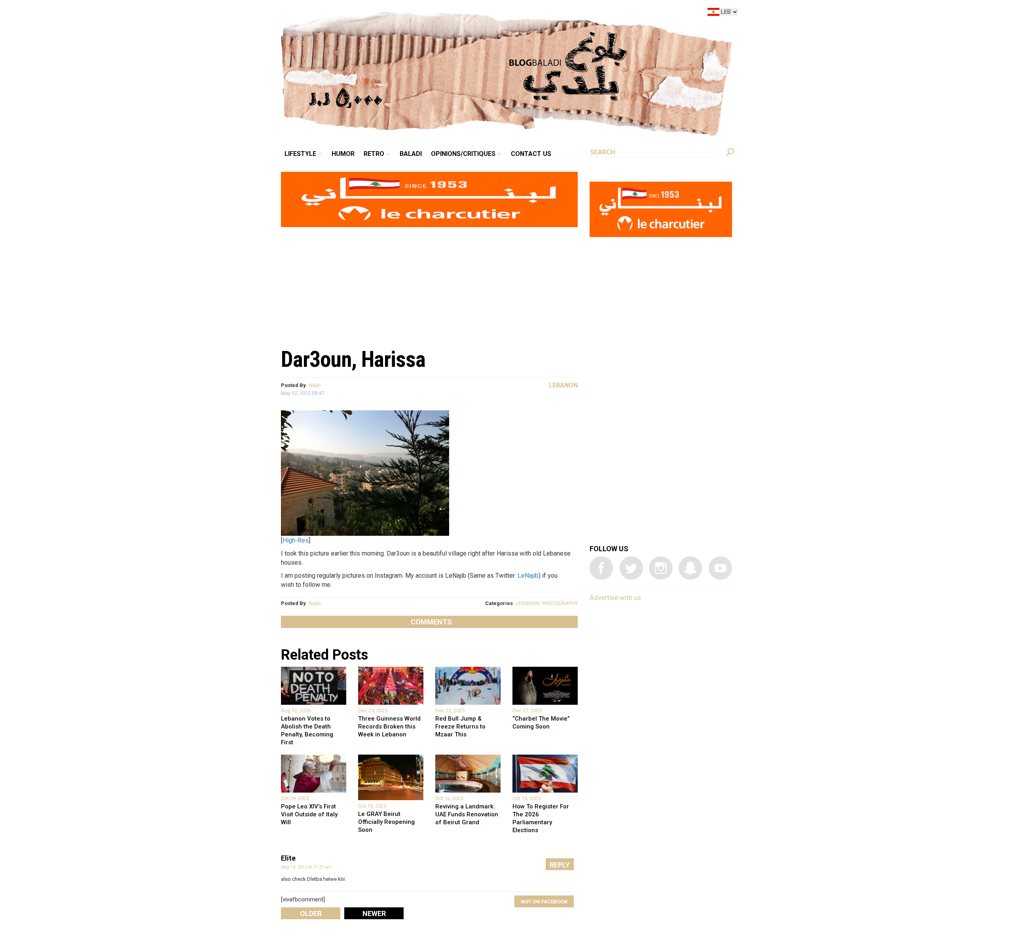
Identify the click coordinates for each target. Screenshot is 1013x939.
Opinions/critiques (504, 13)
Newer (374, 913)
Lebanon (563, 385)
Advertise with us (615, 597)
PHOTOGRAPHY (560, 603)
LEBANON (527, 603)
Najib (315, 385)
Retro (429, 13)
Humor (403, 13)
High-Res (296, 540)
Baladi (460, 13)
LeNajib (528, 575)
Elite (288, 858)
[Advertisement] (429, 283)
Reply (560, 865)
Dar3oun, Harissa (353, 359)
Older (311, 913)
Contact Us (563, 13)
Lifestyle (367, 13)
